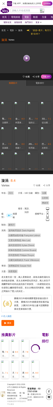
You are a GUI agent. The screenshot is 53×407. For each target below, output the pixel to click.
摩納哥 (45, 203)
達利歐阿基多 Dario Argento (21, 230)
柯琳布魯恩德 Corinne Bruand (22, 250)
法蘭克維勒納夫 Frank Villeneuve (23, 260)
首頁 (3, 30)
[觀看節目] (26, 58)
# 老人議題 (6, 316)
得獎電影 (12, 271)
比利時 (45, 198)
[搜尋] (42, 10)
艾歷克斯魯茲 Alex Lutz (19, 240)
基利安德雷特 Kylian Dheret (21, 245)
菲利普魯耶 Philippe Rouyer (21, 255)
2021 (10, 193)
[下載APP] (46, 77)
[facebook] (49, 391)
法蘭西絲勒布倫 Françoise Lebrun (24, 235)
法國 (44, 193)
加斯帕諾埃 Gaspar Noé (19, 266)
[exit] (3, 3)
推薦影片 (13, 83)
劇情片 (11, 225)
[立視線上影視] (5, 10)
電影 (12, 30)
